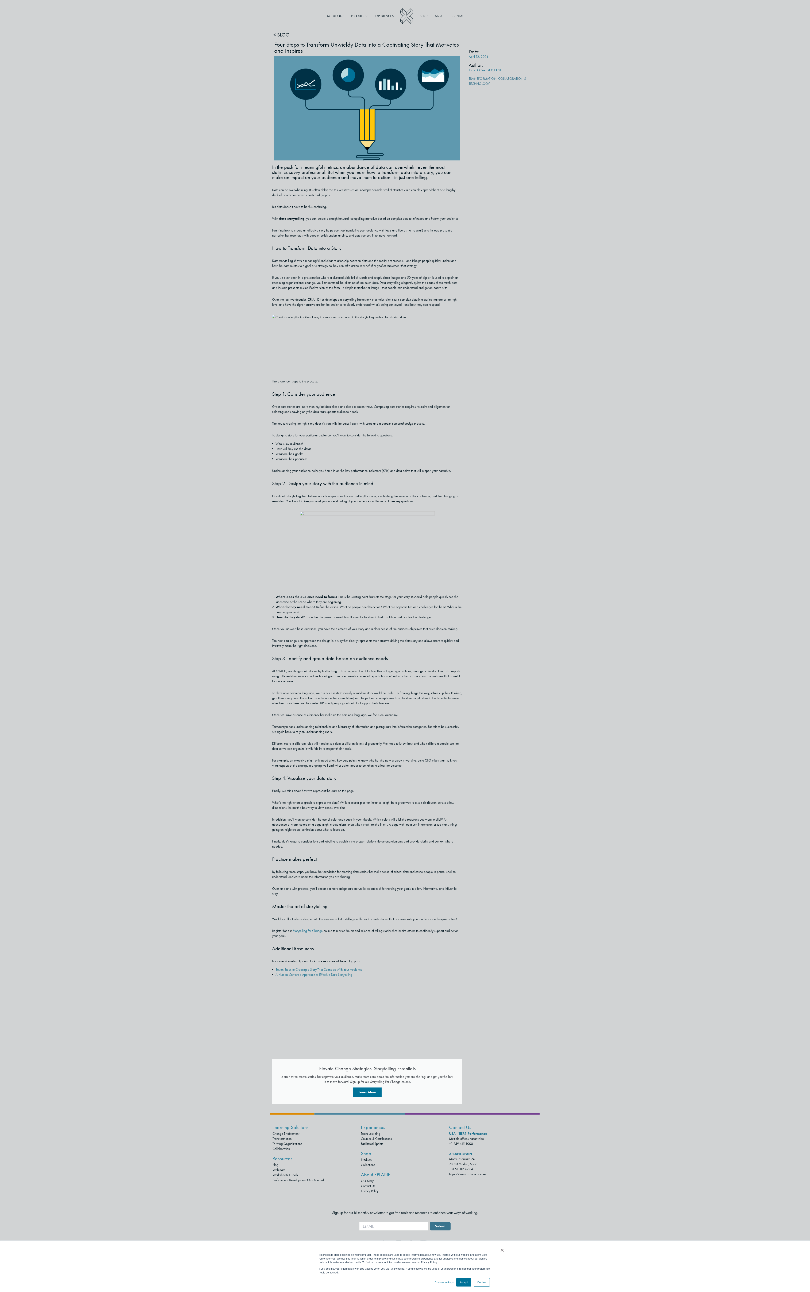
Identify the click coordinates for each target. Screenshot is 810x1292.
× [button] (502, 1249)
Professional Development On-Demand (298, 1180)
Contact (459, 16)
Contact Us (368, 1186)
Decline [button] (481, 1282)
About (440, 16)
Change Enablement (286, 1134)
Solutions (335, 16)
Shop (424, 16)
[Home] (406, 16)
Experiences (384, 16)
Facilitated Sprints (372, 1144)
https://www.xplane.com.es (467, 1174)
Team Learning (370, 1134)
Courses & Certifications (376, 1139)
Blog (275, 1165)
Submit (440, 1226)
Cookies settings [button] (444, 1282)
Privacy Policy (369, 1191)
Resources (359, 16)
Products (366, 1160)
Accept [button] (464, 1282)
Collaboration (281, 1149)
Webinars (279, 1170)
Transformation (483, 79)
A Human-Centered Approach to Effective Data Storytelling (313, 975)
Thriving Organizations (287, 1144)
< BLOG (281, 35)
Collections (368, 1165)
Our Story (367, 1181)
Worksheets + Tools (285, 1175)
